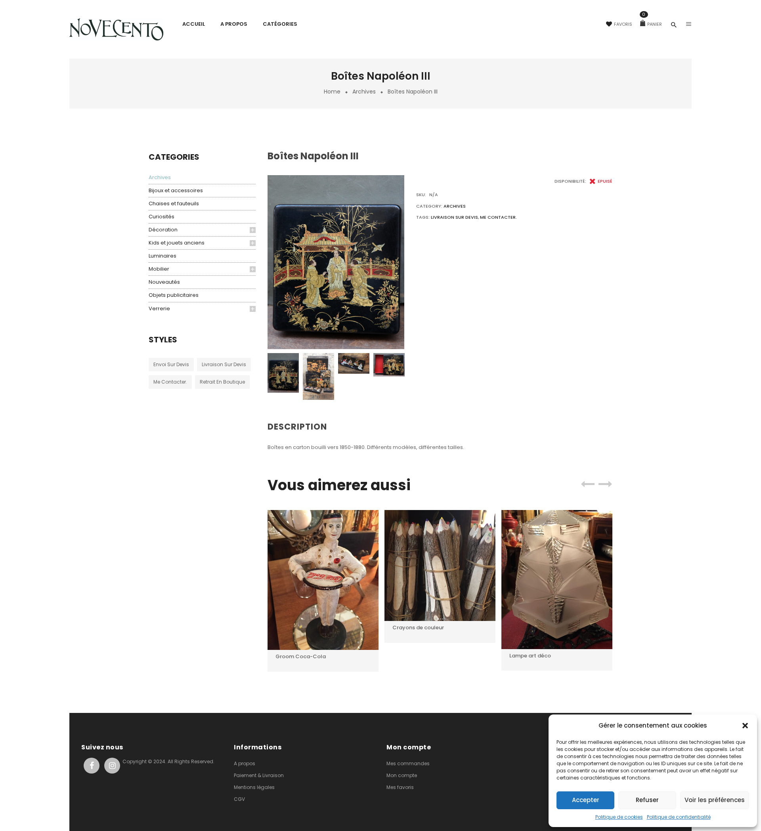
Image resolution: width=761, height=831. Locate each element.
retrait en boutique (222, 381)
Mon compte (401, 775)
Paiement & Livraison (259, 775)
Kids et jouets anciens (177, 242)
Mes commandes (408, 763)
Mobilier (159, 269)
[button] (745, 726)
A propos (244, 763)
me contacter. (170, 381)
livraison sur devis (224, 364)
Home (332, 92)
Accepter (585, 800)
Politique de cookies (619, 817)
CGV (239, 799)
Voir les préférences (715, 800)
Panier (652, 24)
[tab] (300, 427)
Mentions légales (254, 787)
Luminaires (162, 256)
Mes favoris (400, 787)
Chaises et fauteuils (174, 203)
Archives (364, 92)
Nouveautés (164, 282)
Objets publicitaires (174, 295)
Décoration (163, 229)
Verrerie (159, 308)
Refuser (647, 800)
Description (297, 426)
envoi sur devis (171, 364)
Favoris (623, 24)
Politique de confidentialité (679, 817)
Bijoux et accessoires (176, 190)
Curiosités (161, 216)
